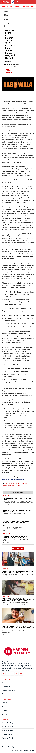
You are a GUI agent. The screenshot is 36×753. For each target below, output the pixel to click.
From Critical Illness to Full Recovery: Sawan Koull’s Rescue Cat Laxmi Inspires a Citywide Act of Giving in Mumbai (18, 628)
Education (6, 533)
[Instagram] (8, 673)
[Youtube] (21, 673)
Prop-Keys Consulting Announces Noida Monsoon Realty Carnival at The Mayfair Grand (17, 498)
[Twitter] (9, 96)
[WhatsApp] (17, 96)
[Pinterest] (13, 96)
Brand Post (5, 13)
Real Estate (6, 495)
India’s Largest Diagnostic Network (17, 483)
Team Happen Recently (8, 71)
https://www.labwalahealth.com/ (13, 479)
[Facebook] (5, 96)
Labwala (4, 485)
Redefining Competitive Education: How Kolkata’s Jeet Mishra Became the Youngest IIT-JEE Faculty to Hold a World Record (18, 599)
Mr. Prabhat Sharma (14, 485)
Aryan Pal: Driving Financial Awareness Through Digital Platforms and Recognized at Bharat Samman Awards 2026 (16, 523)
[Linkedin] (12, 673)
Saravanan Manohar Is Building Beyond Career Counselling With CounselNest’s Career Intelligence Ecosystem (16, 536)
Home (5, 11)
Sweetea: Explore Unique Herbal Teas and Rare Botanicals (17, 511)
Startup (5, 509)
